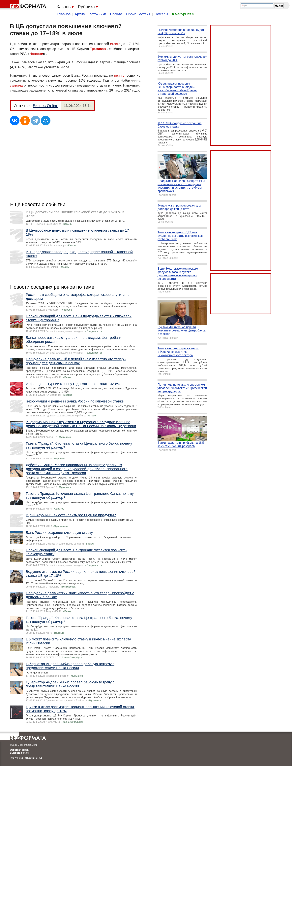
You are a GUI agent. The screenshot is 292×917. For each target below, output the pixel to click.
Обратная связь (19, 749)
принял (119, 75)
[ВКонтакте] (14, 120)
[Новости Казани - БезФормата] (24, 5)
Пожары (161, 14)
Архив (80, 14)
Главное (64, 14)
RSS (40, 757)
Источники (97, 14)
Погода (116, 14)
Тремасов (98, 49)
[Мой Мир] (45, 120)
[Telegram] (35, 120)
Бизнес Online (45, 105)
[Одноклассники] (25, 120)
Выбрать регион (19, 752)
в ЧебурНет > (183, 14)
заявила (16, 85)
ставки (115, 44)
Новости (36, 54)
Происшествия (138, 14)
